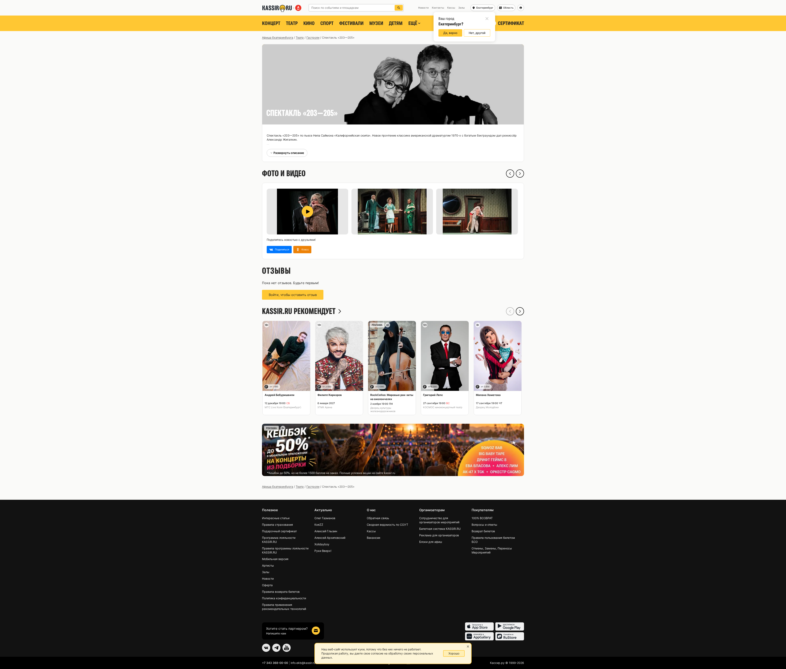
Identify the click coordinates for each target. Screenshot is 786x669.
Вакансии (373, 537)
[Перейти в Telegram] (276, 648)
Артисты (268, 565)
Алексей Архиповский (329, 537)
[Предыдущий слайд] (510, 173)
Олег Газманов (324, 518)
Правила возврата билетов (281, 591)
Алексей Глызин (325, 531)
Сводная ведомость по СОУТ (387, 524)
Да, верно (450, 33)
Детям (396, 23)
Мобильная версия (275, 559)
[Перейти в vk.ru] (266, 648)
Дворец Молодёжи (487, 407)
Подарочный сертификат (279, 531)
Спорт (326, 23)
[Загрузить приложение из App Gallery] (479, 636)
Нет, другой (477, 33)
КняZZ (318, 524)
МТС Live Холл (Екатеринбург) (283, 407)
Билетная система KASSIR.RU (440, 528)
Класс (305, 249)
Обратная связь (378, 518)
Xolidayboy (321, 544)
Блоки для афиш (430, 541)
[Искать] (399, 8)
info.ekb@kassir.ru (303, 663)
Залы (265, 572)
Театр (292, 23)
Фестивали (351, 23)
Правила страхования (277, 524)
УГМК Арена (324, 407)
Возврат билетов (483, 531)
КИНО (309, 23)
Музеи (376, 23)
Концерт (271, 23)
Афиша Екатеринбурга (277, 37)
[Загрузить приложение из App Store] (479, 626)
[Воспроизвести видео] (307, 211)
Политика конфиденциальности (284, 598)
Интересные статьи (275, 518)
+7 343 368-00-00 (275, 663)
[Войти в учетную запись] (520, 7)
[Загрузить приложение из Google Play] (509, 626)
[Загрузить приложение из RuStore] (509, 636)
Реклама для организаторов (439, 535)
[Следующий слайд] (520, 173)
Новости (268, 578)
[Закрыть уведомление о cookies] (468, 646)
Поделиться (282, 249)
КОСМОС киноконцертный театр (442, 407)
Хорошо (453, 653)
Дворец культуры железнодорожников (382, 409)
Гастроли (312, 37)
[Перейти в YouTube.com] (286, 648)
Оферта (267, 585)
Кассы (371, 531)
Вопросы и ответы (484, 524)
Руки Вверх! (322, 550)
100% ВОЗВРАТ (482, 518)
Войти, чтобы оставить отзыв (293, 295)
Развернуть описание (288, 153)
